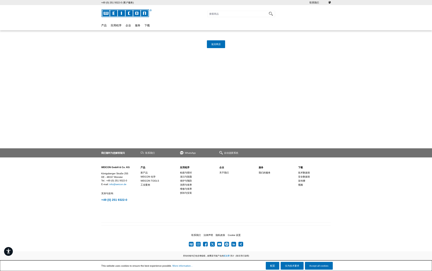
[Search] (271, 14)
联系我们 (314, 2)
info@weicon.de (117, 184)
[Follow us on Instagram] (199, 244)
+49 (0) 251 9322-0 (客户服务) (117, 2)
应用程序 (185, 167)
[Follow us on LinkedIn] (234, 244)
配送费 (227, 256)
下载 (300, 167)
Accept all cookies (318, 265)
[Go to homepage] (126, 13)
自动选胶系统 (231, 153)
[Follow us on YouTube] (220, 244)
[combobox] (237, 14)
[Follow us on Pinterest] (227, 244)
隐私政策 (220, 235)
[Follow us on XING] (240, 244)
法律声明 (208, 235)
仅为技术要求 (292, 265)
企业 (221, 167)
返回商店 (216, 44)
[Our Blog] (192, 244)
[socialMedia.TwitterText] (213, 244)
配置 (272, 265)
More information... (182, 265)
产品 (143, 167)
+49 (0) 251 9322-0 (114, 199)
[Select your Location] (329, 2)
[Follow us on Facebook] (206, 244)
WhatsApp (190, 153)
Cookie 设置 (234, 235)
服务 (261, 167)
